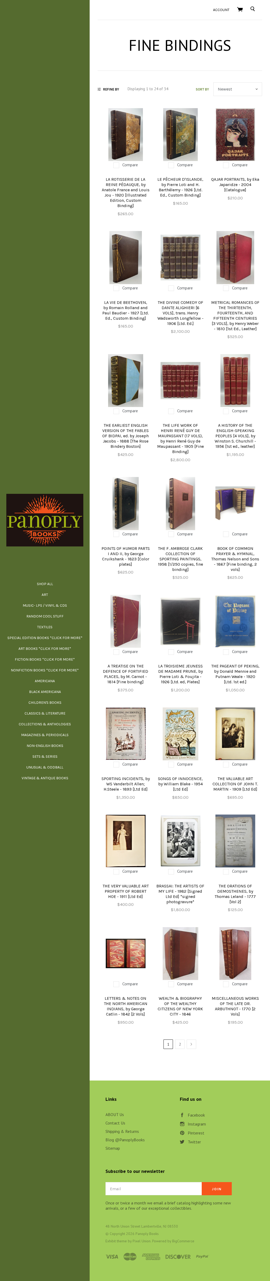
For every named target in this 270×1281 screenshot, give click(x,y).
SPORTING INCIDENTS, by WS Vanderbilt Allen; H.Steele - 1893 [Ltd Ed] (126, 784)
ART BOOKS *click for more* (44, 648)
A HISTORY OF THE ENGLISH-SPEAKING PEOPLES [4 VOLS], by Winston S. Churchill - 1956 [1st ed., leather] (235, 436)
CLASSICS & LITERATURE (45, 713)
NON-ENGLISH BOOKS (45, 746)
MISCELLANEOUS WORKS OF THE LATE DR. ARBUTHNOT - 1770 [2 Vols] (235, 1006)
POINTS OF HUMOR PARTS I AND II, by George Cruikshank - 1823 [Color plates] (126, 556)
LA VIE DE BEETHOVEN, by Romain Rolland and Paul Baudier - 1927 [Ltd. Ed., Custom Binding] (125, 310)
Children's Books (44, 702)
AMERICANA (45, 681)
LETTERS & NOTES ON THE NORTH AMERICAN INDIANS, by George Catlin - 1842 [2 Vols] (125, 1006)
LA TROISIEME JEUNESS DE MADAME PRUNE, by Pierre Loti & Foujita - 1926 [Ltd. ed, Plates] (180, 674)
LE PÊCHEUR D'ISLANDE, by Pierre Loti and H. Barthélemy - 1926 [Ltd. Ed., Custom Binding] (180, 187)
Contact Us (115, 1123)
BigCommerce (183, 1241)
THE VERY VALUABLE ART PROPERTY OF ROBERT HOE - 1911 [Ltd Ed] (126, 891)
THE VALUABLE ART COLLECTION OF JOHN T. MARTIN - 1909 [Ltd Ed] (235, 784)
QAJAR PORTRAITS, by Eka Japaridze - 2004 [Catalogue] (235, 184)
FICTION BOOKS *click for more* (45, 659)
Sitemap (112, 1148)
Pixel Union (142, 1241)
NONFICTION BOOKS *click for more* (45, 670)
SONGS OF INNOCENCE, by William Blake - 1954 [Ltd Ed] (180, 784)
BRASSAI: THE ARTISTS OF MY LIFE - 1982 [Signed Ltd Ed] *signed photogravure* (180, 893)
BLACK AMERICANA (45, 692)
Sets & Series (44, 756)
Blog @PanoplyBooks (125, 1139)
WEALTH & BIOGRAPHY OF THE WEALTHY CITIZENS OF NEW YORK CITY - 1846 (180, 1006)
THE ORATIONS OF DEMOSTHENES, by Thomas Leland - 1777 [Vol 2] (235, 893)
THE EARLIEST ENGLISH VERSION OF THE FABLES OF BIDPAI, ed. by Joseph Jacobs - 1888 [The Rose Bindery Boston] (125, 436)
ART (45, 594)
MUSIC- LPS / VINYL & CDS (45, 605)
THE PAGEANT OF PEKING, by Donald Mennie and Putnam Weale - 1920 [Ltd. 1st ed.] (235, 674)
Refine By (111, 89)
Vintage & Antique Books (45, 778)
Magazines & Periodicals (45, 735)
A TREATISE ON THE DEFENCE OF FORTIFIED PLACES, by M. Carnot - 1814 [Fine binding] (125, 674)
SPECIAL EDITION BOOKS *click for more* (45, 638)
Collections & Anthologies (45, 724)
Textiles (44, 627)
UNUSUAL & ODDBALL (44, 767)
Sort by (202, 89)
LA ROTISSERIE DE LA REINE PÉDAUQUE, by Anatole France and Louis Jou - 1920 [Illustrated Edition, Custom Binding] (126, 192)
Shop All (45, 584)
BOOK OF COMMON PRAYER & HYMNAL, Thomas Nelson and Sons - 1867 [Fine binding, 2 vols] (235, 559)
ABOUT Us (114, 1114)
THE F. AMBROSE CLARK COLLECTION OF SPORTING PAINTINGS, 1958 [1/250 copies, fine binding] (180, 559)
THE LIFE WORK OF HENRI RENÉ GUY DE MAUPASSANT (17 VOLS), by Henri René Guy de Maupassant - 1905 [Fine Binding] (180, 438)
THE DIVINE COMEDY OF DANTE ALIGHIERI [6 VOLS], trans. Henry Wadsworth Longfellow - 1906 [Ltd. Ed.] (180, 313)
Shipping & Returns (122, 1131)
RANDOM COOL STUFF (45, 616)
